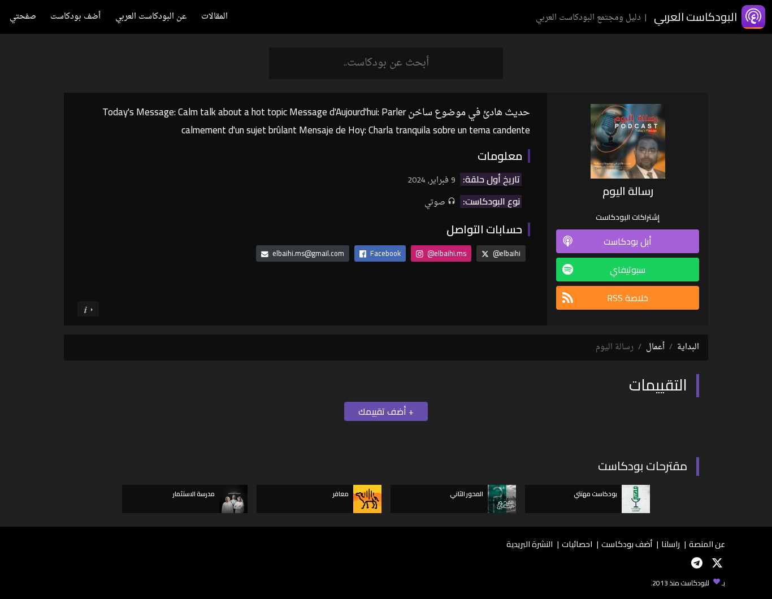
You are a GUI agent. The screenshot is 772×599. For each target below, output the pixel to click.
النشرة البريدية (529, 544)
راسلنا (670, 544)
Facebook (384, 253)
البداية (688, 347)
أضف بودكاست (75, 16)
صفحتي (23, 16)
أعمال (655, 347)
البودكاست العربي (695, 16)
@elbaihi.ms (446, 253)
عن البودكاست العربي (151, 16)
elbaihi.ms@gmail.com (308, 253)
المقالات (214, 16)
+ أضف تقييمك (386, 411)
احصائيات (577, 544)
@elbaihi (506, 253)
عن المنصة (707, 544)
